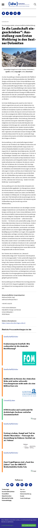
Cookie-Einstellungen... (7, 525)
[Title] (11, 13)
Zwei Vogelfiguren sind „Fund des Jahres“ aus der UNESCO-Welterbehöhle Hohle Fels (19, 464)
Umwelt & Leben (6, 496)
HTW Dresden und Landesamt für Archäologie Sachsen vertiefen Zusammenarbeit (18, 412)
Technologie (5, 489)
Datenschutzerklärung (25, 494)
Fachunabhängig (6, 500)
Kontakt (22, 496)
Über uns (22, 489)
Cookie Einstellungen (25, 498)
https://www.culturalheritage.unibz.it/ (13, 323)
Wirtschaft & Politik (7, 498)
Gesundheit (5, 494)
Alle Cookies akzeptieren (29, 525)
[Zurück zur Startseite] (19, 4)
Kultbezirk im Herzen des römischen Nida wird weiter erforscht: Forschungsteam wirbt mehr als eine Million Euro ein (19, 382)
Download (29, 72)
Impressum (23, 491)
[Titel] (3, 13)
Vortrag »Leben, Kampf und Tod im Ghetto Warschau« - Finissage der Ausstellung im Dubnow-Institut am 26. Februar (19, 437)
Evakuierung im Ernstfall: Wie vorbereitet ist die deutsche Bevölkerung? (17, 346)
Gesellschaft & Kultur (8, 491)
